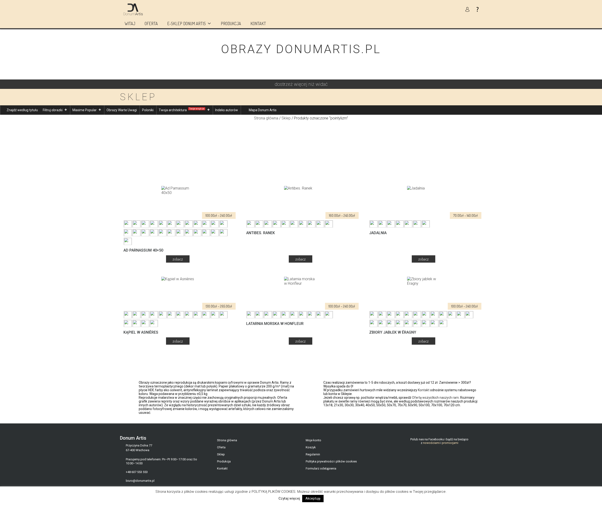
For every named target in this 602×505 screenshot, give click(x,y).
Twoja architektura (181, 109)
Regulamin (313, 454)
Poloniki (148, 110)
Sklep (286, 118)
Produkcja (231, 23)
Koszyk (311, 447)
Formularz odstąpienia (321, 468)
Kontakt (258, 23)
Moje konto (313, 440)
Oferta (151, 23)
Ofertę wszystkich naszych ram (435, 397)
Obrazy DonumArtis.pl (301, 49)
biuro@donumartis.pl (140, 480)
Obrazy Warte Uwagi (122, 110)
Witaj (130, 23)
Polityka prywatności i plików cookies (331, 461)
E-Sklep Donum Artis (186, 23)
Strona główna (266, 118)
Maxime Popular (84, 110)
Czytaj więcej (289, 498)
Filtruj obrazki (53, 110)
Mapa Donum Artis (263, 110)
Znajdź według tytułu (22, 110)
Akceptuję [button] (312, 498)
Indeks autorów (226, 110)
